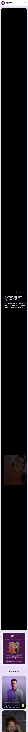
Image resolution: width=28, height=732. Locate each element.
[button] (25, 3)
